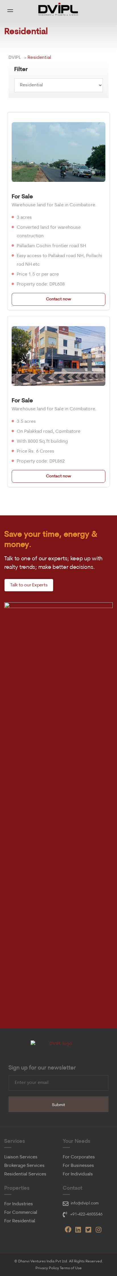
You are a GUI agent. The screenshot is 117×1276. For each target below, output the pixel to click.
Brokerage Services (24, 1165)
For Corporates (79, 1157)
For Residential (19, 1221)
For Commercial (20, 1212)
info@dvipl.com (85, 1203)
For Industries (18, 1204)
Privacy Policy (47, 1268)
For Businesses (78, 1165)
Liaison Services (20, 1157)
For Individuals (78, 1174)
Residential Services (25, 1174)
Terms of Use (71, 1268)
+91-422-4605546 (86, 1214)
